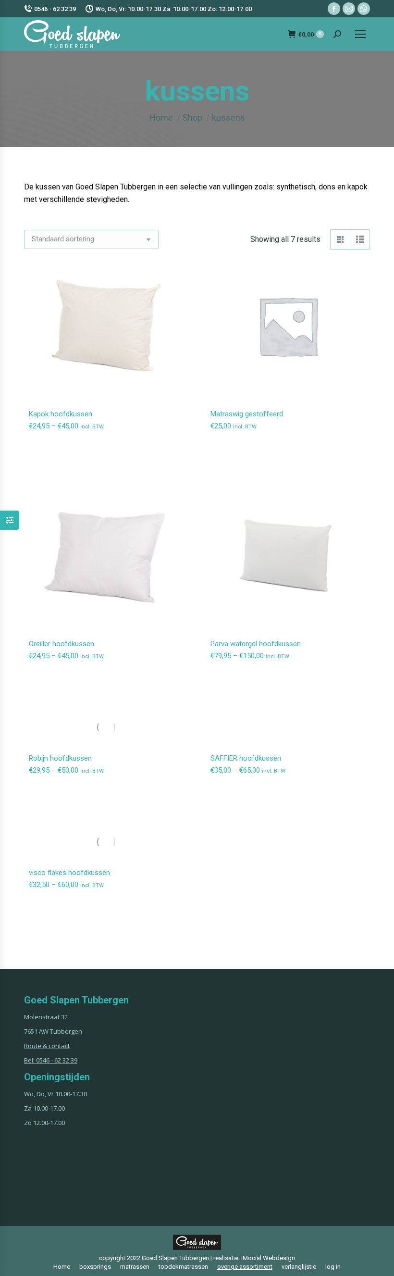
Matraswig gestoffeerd (246, 414)
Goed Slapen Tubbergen (175, 1258)
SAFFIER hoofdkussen (245, 758)
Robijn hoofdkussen (60, 758)
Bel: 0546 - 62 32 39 (50, 1060)
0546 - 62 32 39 (55, 9)
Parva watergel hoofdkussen (255, 643)
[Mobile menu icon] (360, 34)
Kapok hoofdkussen (60, 414)
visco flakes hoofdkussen (69, 872)
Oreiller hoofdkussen (61, 643)
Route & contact (47, 1045)
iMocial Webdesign (268, 1258)
